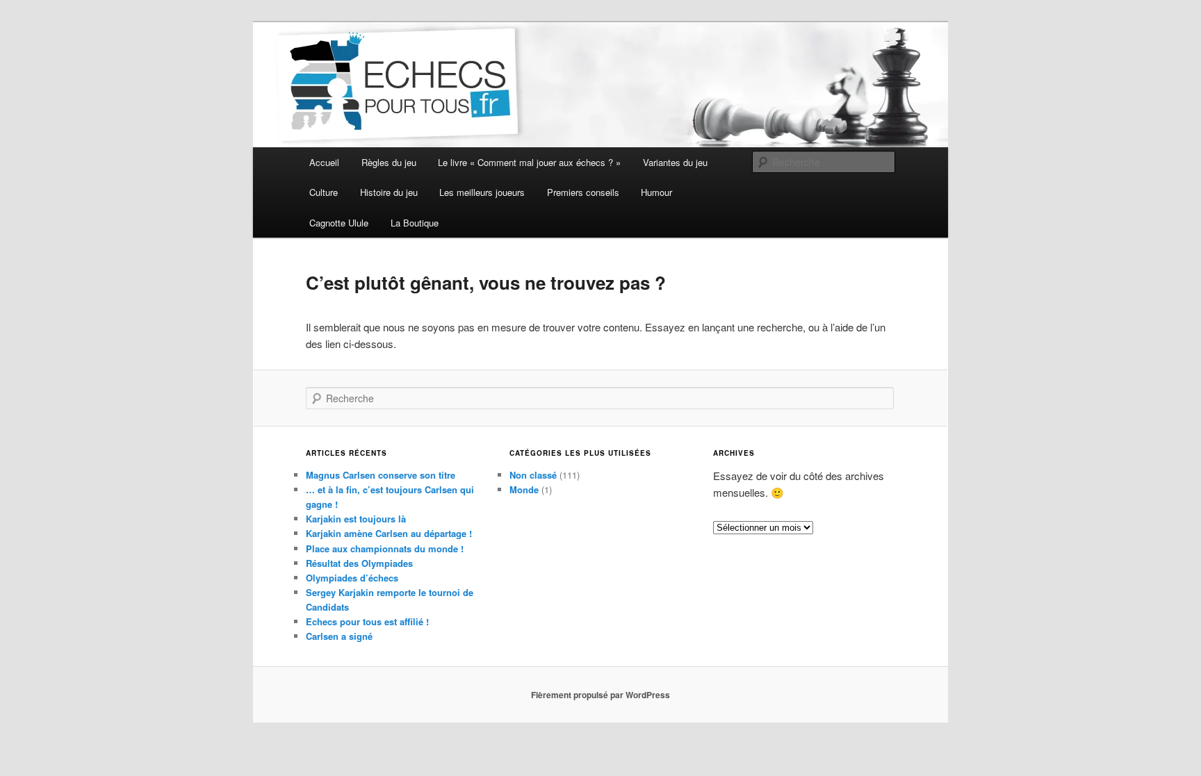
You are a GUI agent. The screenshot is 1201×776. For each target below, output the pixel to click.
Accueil (324, 162)
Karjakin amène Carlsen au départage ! (389, 533)
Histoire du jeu (389, 192)
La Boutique (415, 222)
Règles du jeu (388, 162)
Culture (323, 192)
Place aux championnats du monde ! (385, 548)
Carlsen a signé (339, 636)
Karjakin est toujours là (356, 518)
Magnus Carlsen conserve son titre (380, 474)
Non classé (533, 474)
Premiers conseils (583, 192)
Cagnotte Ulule (338, 222)
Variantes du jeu (675, 162)
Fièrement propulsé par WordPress (600, 694)
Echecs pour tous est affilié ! (367, 621)
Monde (524, 489)
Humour (656, 192)
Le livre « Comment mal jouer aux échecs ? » (529, 162)
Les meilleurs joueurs (482, 192)
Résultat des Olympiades (359, 563)
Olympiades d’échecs (352, 577)
